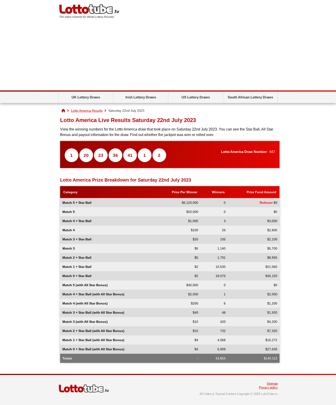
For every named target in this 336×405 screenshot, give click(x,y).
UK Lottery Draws (86, 97)
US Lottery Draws (195, 97)
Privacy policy (268, 387)
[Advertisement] (168, 56)
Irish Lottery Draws (140, 97)
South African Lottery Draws (250, 97)
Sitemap (272, 383)
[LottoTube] (63, 111)
